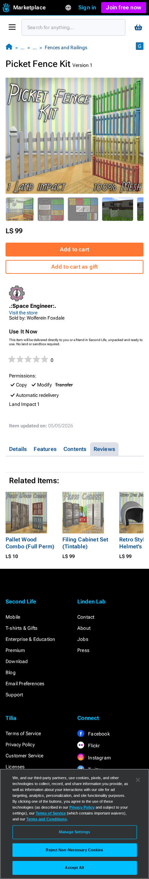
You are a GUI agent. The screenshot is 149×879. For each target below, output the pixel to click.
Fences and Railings (66, 47)
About (83, 628)
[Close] (138, 779)
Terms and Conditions (46, 819)
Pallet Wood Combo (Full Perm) (30, 543)
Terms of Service (23, 733)
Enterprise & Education (30, 639)
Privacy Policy (20, 744)
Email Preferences (25, 683)
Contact (85, 617)
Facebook (98, 734)
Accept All (74, 867)
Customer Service (24, 755)
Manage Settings (74, 832)
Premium (15, 650)
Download (17, 661)
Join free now (123, 7)
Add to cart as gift (74, 266)
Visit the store (23, 312)
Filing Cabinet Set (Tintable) (85, 543)
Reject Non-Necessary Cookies (74, 850)
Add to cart (74, 249)
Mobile (13, 617)
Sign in (87, 7)
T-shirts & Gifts (21, 628)
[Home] (9, 47)
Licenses (15, 766)
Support (14, 694)
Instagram (99, 757)
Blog (11, 672)
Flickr (93, 745)
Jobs (82, 639)
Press (83, 650)
